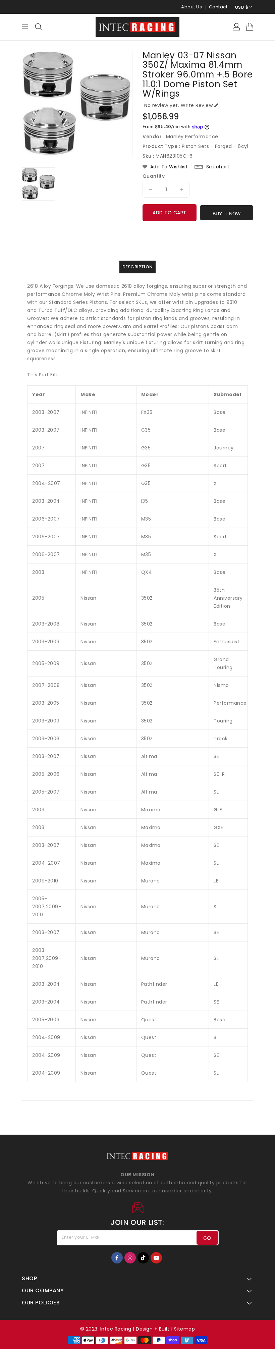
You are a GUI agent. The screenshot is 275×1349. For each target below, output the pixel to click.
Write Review (197, 105)
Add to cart (169, 212)
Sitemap (184, 1329)
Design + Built (152, 1329)
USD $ (242, 7)
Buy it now (226, 213)
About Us (191, 7)
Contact (218, 7)
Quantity (154, 176)
